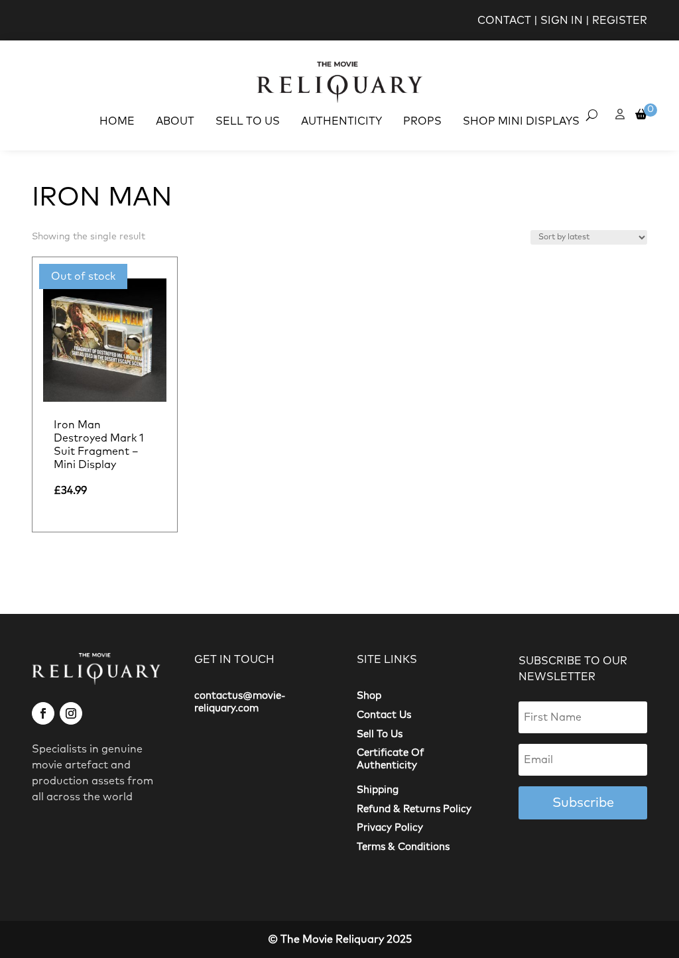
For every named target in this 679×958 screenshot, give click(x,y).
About (175, 121)
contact (504, 20)
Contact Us (384, 715)
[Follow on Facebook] (43, 713)
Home (117, 121)
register (619, 20)
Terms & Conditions (403, 847)
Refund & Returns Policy (414, 809)
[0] (641, 114)
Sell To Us (248, 121)
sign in (561, 20)
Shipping (378, 790)
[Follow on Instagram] (71, 713)
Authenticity (341, 121)
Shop (369, 696)
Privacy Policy (390, 828)
